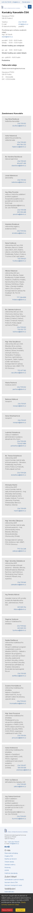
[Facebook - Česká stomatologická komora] (5, 847)
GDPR (7, 870)
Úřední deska (9, 862)
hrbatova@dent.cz (19, 299)
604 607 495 (21, 163)
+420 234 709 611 (6, 2)
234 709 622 (21, 327)
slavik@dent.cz (7, 37)
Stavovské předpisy (11, 853)
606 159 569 (22, 768)
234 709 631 (21, 161)
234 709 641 (21, 582)
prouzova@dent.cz (19, 738)
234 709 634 (21, 231)
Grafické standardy (11, 873)
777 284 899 (21, 297)
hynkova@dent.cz (19, 630)
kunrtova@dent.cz (19, 819)
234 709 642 (21, 626)
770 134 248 (21, 549)
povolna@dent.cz (19, 214)
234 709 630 (21, 816)
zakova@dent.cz (20, 786)
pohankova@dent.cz (18, 446)
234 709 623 (21, 701)
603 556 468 (21, 212)
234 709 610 (21, 142)
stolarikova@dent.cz (18, 475)
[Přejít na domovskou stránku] (10, 6)
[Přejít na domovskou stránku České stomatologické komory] (16, 831)
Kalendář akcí (9, 892)
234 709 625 (21, 784)
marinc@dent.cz (20, 511)
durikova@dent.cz (19, 126)
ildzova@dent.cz (20, 609)
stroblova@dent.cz (19, 233)
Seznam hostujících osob (13, 885)
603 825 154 (22, 607)
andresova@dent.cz (23, 770)
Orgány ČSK (9, 856)
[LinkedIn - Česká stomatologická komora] (8, 847)
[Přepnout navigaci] (30, 7)
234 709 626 (21, 473)
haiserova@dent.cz (19, 147)
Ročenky (8, 867)
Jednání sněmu (10, 864)
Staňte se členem (11, 859)
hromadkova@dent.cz (18, 703)
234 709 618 (21, 210)
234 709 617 (21, 765)
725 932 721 (22, 329)
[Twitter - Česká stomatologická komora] (7, 847)
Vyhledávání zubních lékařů (14, 879)
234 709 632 (21, 387)
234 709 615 (22, 673)
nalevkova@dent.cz (18, 182)
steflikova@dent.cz (19, 676)
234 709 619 (21, 508)
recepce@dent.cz (19, 406)
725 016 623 (22, 259)
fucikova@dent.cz (19, 261)
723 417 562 (22, 370)
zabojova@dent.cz (19, 551)
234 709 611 (22, 22)
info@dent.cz (16, 2)
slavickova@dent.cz (19, 165)
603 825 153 (22, 628)
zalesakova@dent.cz (18, 584)
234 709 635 (21, 441)
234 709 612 (21, 123)
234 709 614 (21, 735)
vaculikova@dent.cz (18, 373)
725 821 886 (21, 443)
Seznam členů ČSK (11, 882)
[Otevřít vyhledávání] (25, 7)
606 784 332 (21, 144)
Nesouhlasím (7, 910)
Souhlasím (20, 910)
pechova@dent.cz (19, 389)
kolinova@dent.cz (19, 332)
